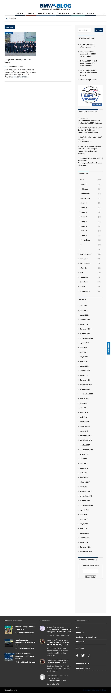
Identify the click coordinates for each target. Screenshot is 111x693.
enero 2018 (84, 431)
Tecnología (85, 240)
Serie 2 (84, 208)
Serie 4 (84, 217)
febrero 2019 (85, 371)
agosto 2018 (84, 398)
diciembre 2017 (85, 436)
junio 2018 (83, 408)
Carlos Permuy (20, 633)
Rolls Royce (62, 13)
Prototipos (85, 198)
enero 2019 (84, 375)
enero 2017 (84, 487)
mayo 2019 (84, 357)
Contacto (80, 632)
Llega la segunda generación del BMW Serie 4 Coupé (88, 53)
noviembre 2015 (86, 552)
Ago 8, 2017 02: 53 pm (59, 627)
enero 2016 (84, 542)
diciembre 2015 (85, 547)
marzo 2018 (84, 422)
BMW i (83, 184)
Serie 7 (84, 231)
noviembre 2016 (86, 496)
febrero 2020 (85, 320)
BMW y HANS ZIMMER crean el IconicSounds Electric (88, 72)
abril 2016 (83, 528)
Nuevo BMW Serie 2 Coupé (88, 132)
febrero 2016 (85, 538)
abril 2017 (83, 473)
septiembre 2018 (86, 394)
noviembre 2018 (86, 385)
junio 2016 (83, 519)
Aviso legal (86, 690)
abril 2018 (83, 417)
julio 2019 (83, 347)
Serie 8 (82, 286)
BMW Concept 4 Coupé (89, 80)
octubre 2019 (85, 334)
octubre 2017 (85, 445)
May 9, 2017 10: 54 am (63, 660)
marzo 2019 (84, 366)
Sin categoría (85, 291)
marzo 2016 (84, 533)
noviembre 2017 (86, 440)
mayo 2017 (84, 468)
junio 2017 (83, 463)
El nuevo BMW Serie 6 (57, 663)
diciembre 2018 (85, 380)
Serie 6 (84, 226)
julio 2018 (83, 403)
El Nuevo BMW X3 (84, 142)
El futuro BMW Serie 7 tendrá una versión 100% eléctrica (88, 63)
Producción (84, 277)
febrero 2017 (85, 482)
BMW (19, 13)
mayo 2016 (84, 524)
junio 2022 (83, 306)
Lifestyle (77, 13)
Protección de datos (98, 690)
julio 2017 (83, 459)
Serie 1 (84, 203)
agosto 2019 (84, 343)
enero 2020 (84, 324)
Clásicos (84, 189)
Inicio (78, 628)
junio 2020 (83, 310)
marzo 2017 (84, 477)
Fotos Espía (85, 194)
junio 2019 (83, 352)
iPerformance (85, 263)
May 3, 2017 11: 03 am (53, 678)
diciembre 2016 (85, 491)
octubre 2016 (85, 501)
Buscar (99, 30)
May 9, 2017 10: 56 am (63, 640)
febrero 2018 (85, 426)
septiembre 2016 (86, 505)
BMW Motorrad (44, 13)
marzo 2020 (84, 315)
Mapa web (80, 642)
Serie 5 (84, 221)
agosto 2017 (84, 454)
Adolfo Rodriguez (21, 662)
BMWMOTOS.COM (83, 668)
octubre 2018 (85, 389)
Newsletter (109, 348)
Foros (89, 13)
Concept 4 (83, 259)
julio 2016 (83, 514)
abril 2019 (83, 361)
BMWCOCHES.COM (83, 664)
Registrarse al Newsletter (86, 637)
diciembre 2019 (85, 329)
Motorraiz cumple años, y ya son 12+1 (87, 45)
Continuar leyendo (21, 77)
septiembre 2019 (86, 338)
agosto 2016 (84, 510)
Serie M (84, 235)
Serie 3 (84, 212)
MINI (30, 13)
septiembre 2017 (86, 450)
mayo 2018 (84, 412)
